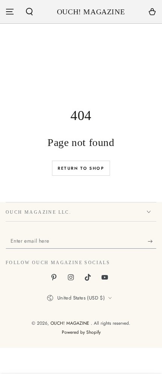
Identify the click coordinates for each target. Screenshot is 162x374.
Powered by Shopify (81, 332)
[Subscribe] (152, 241)
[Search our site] (29, 11)
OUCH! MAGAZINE (70, 323)
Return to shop (81, 168)
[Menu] (10, 11)
